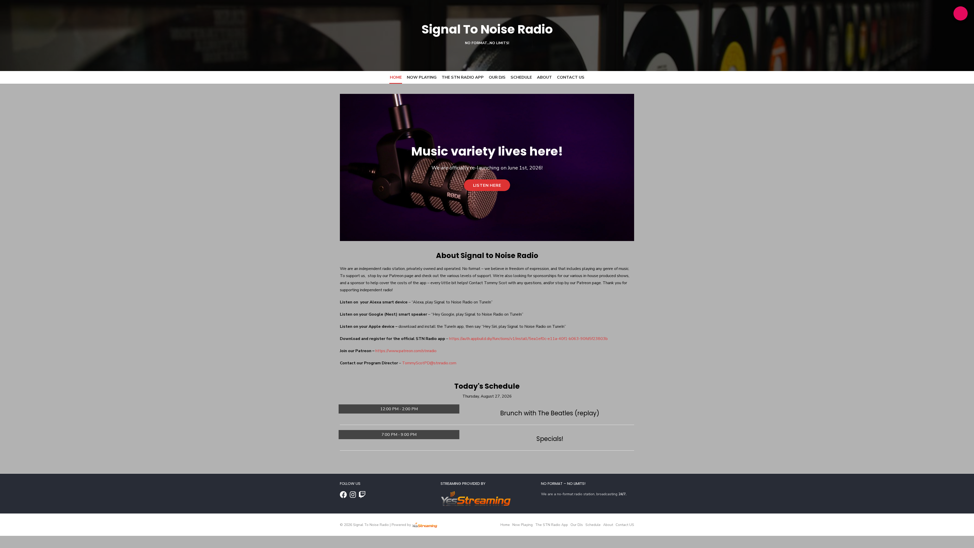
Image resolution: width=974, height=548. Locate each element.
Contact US (570, 77)
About (544, 77)
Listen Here (487, 185)
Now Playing (422, 77)
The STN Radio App (463, 77)
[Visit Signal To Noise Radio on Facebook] (343, 496)
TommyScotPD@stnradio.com (429, 363)
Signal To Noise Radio (487, 29)
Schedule (521, 77)
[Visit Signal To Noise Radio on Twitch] (362, 496)
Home (396, 77)
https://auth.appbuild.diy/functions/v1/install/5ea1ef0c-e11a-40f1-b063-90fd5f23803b (528, 338)
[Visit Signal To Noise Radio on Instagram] (353, 496)
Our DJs (497, 77)
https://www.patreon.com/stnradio (406, 351)
